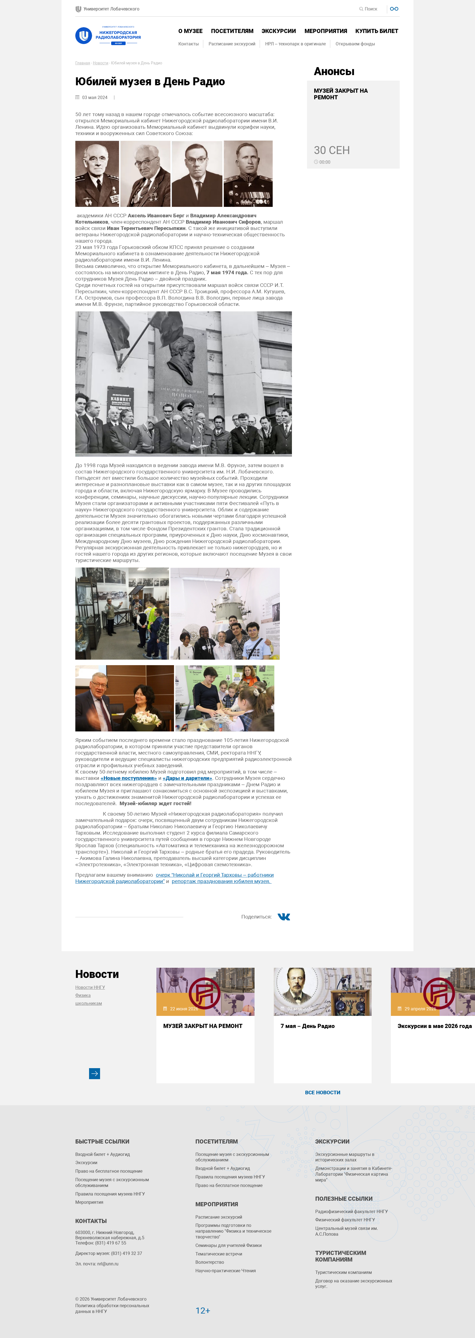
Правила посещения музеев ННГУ (110, 1194)
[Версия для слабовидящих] (393, 8)
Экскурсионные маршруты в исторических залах (344, 1157)
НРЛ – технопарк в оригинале (295, 43)
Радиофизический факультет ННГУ (351, 1211)
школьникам (88, 1003)
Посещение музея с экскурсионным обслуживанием (112, 1182)
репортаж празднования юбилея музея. (222, 881)
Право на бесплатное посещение (108, 1171)
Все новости (322, 1092)
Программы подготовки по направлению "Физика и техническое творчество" (233, 1231)
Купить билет (376, 31)
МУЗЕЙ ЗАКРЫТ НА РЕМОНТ (202, 1026)
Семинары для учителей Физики (228, 1245)
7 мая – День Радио (308, 1026)
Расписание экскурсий (232, 43)
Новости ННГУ (90, 987)
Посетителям (232, 31)
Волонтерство (209, 1262)
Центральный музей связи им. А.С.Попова (346, 1231)
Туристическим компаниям (343, 1272)
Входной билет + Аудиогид (102, 1154)
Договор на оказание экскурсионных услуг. (353, 1283)
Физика (83, 995)
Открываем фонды (355, 43)
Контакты (188, 43)
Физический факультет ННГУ (345, 1219)
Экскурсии (279, 31)
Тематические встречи (218, 1254)
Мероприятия (326, 31)
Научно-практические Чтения (225, 1270)
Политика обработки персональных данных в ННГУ (112, 1308)
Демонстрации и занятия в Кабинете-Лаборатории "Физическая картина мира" (353, 1174)
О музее (190, 31)
